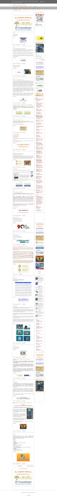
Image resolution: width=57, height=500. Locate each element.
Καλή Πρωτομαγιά (40, 282)
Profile (17, 6)
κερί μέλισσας (28, 247)
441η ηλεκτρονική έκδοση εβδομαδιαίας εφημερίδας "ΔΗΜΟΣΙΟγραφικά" (38, 207)
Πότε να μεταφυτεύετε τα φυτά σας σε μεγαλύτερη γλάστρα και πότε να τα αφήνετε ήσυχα (39, 337)
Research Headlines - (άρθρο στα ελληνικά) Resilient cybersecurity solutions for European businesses (39, 167)
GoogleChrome (39, 12)
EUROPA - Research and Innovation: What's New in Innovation (39, 170)
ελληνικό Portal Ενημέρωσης (17, 193)
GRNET (37, 102)
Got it (44, 1)
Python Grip (23, 404)
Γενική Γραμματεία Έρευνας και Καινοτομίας (19, 48)
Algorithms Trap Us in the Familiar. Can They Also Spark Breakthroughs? (39, 100)
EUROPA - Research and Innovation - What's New (39, 143)
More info (14, 323)
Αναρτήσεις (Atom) (25, 468)
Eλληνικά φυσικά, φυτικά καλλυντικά (17, 247)
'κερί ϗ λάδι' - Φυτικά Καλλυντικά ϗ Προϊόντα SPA (20, 246)
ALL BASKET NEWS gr (16, 134)
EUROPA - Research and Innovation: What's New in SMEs (39, 165)
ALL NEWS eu (15, 278)
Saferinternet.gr (38, 326)
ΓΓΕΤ (36, 184)
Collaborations (21, 6)
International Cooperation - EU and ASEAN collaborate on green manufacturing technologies (39, 157)
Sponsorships (26, 6)
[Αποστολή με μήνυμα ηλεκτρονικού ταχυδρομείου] (22, 44)
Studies (30, 7)
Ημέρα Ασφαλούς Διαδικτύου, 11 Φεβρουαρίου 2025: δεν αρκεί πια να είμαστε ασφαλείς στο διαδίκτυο (39, 327)
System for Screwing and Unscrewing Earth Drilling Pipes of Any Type (23, 405)
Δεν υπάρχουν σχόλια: (18, 44)
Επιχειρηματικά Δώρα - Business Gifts (18, 153)
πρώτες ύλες (14, 248)
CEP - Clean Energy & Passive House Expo (40, 303)
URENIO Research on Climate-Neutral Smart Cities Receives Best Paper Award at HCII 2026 (39, 118)
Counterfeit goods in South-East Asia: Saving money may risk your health (39, 133)
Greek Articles (34, 7)
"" (23, 193)
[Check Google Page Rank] (41, 21)
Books (27, 7)
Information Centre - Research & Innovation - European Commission (39, 192)
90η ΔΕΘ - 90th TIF (16, 217)
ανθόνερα (23, 256)
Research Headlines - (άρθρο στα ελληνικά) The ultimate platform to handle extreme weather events (39, 153)
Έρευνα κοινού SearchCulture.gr (39, 210)
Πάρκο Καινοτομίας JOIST (16, 65)
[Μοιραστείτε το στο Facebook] (24, 44)
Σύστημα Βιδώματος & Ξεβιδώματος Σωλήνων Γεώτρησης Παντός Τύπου (41, 278)
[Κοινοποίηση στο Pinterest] (24, 44)
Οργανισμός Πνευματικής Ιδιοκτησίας (18, 79)
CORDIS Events (38, 135)
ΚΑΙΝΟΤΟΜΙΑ (15, 108)
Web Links (38, 7)
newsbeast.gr (37, 336)
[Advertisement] (20, 13)
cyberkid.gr (14, 434)
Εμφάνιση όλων (42, 351)
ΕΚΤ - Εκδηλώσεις (38, 112)
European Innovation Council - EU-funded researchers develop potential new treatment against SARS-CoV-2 (39, 144)
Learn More (41, 1)
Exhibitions (30, 6)
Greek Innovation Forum (16, 7)
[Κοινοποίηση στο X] (23, 44)
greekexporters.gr (15, 34)
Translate (40, 56)
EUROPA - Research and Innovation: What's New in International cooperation (39, 160)
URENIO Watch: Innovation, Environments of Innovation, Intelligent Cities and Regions (39, 116)
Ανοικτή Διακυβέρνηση (38, 196)
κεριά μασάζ (21, 253)
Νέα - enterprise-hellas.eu (39, 180)
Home (14, 6)
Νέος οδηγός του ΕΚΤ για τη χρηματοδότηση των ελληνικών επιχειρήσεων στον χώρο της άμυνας (39, 110)
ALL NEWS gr (37, 320)
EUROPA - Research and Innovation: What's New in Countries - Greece (39, 151)
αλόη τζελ (20, 256)
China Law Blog (38, 173)
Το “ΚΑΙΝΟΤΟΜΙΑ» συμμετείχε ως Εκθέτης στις (41, 298)
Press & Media (35, 6)
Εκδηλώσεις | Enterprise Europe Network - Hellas (39, 190)
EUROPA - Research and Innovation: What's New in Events (39, 177)
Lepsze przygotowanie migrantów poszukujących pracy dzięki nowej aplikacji (39, 140)
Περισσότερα (14, 96)
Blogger (29, 495)
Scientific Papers (23, 7)
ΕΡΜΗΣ (37, 206)
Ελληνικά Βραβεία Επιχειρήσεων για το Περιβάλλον (40, 286)
